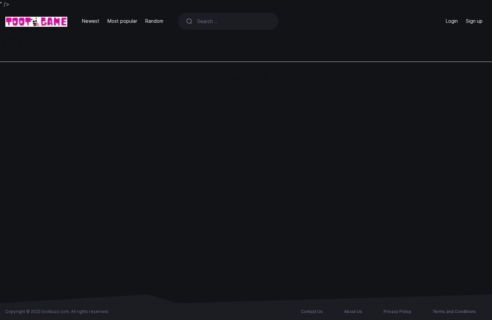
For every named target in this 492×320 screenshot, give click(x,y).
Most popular (122, 21)
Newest (90, 21)
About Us (353, 311)
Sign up (474, 21)
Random (154, 21)
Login (452, 21)
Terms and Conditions (454, 311)
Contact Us (312, 311)
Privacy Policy (397, 311)
